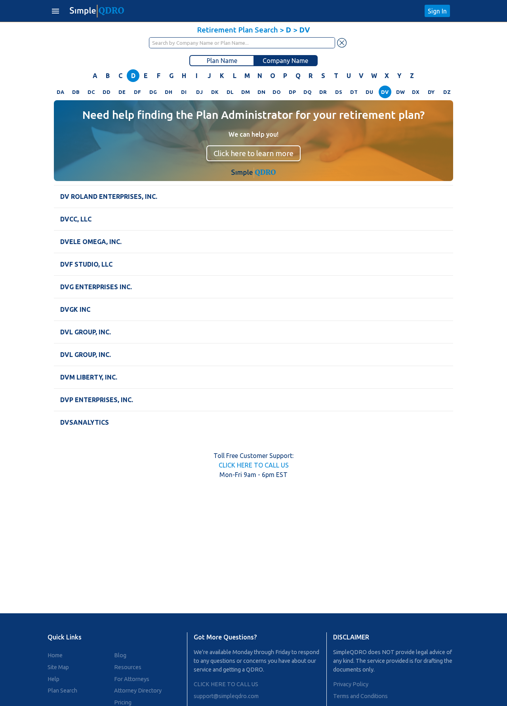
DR (323, 92)
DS (338, 92)
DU (369, 92)
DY (431, 92)
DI (184, 92)
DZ (447, 92)
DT (354, 92)
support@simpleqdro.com (226, 696)
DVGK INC (75, 309)
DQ (307, 92)
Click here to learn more (253, 153)
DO (277, 92)
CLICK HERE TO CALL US (254, 465)
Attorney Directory (138, 690)
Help (53, 679)
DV (385, 92)
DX (415, 92)
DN (261, 92)
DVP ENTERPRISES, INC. (96, 399)
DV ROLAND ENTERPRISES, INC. (108, 196)
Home (55, 655)
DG (153, 92)
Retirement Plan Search (237, 29)
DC (91, 92)
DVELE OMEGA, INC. (91, 241)
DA (60, 92)
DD (107, 92)
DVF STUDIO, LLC (86, 264)
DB (75, 92)
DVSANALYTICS (84, 422)
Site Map (58, 667)
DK (215, 92)
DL (230, 92)
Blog (120, 655)
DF (137, 92)
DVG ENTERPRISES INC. (96, 286)
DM (245, 92)
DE (122, 92)
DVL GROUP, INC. (85, 332)
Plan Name (222, 60)
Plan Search (62, 690)
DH (168, 92)
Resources (127, 667)
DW (400, 92)
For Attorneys (131, 679)
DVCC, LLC (75, 219)
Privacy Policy (350, 684)
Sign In (437, 11)
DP (292, 92)
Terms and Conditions (360, 696)
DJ (199, 92)
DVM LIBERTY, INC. (88, 377)
